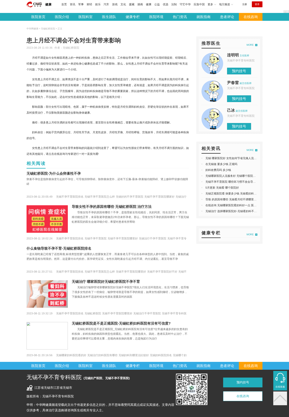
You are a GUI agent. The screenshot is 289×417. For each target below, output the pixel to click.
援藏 (131, 4)
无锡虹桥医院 (71, 47)
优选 (165, 4)
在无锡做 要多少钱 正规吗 (221, 164)
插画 (140, 4)
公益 (157, 4)
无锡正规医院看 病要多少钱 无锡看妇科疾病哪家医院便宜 (240, 193)
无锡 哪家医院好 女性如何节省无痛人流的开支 (233, 158)
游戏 (115, 4)
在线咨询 (251, 17)
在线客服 (280, 386)
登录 (257, 4)
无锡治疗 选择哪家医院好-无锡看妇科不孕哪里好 (235, 211)
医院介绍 (62, 17)
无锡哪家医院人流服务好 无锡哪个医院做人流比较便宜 (238, 175)
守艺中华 (185, 4)
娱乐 (98, 4)
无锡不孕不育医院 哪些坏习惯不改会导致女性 (233, 181)
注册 (244, 4)
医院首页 (38, 17)
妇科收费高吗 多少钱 (218, 170)
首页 (64, 4)
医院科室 (85, 17)
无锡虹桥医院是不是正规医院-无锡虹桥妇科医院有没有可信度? (121, 323)
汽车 (106, 4)
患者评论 (227, 17)
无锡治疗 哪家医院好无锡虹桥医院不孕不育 (106, 282)
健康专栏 (133, 17)
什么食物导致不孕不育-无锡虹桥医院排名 (59, 248)
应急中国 (199, 4)
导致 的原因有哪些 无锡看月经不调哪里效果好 (233, 199)
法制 (174, 4)
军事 (81, 4)
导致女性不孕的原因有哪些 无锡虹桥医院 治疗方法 (112, 207)
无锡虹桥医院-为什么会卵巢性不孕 (54, 173)
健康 (48, 4)
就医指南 (203, 17)
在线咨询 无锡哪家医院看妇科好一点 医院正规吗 (235, 205)
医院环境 (156, 17)
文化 (123, 4)
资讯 (72, 4)
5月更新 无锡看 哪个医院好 (222, 187)
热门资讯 (180, 17)
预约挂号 (239, 71)
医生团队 (109, 17)
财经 (89, 4)
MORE (250, 45)
